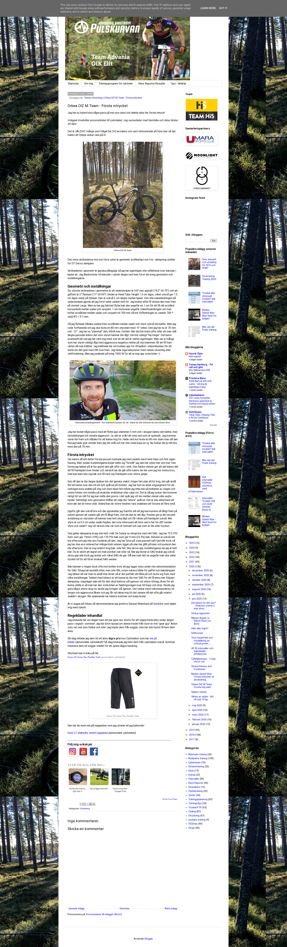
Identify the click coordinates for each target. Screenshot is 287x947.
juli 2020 (196, 594)
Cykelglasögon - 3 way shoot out (203, 660)
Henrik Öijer (196, 353)
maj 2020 (197, 705)
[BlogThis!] (84, 804)
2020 (192, 566)
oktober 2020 (199, 580)
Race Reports (195, 783)
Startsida (73, 83)
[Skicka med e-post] (81, 804)
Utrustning (85, 808)
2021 (192, 561)
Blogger (149, 938)
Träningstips (195, 803)
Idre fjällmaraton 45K (199, 370)
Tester (191, 795)
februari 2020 (199, 719)
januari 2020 (199, 724)
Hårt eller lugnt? (199, 628)
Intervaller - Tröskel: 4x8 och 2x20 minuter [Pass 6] (208, 504)
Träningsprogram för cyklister (116, 83)
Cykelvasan (194, 762)
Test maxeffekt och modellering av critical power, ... (202, 640)
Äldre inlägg (171, 908)
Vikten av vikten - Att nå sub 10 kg (202, 698)
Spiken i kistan (199, 692)
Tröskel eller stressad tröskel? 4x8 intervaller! (208, 297)
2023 (192, 552)
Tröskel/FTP (195, 807)
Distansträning (196, 766)
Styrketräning (195, 791)
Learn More (208, 8)
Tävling (192, 811)
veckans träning (196, 819)
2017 (192, 739)
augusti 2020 (199, 589)
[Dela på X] (87, 804)
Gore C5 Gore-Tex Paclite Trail (84, 657)
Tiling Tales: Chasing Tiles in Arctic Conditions (202, 416)
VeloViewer (195, 412)
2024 (192, 547)
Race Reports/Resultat (151, 83)
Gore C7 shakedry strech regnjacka (88, 732)
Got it (223, 8)
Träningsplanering (197, 799)
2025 (192, 543)
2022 (192, 557)
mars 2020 (198, 714)
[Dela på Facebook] (90, 804)
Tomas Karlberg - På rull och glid (201, 366)
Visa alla (213, 425)
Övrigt (191, 828)
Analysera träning (197, 758)
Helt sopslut (195, 356)
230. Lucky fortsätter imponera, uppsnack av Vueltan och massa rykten (202, 401)
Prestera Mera (197, 378)
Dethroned (197, 633)
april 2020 (197, 710)
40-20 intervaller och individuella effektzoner (202, 651)
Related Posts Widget (169, 799)
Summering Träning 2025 (209, 277)
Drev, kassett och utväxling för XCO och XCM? (209, 263)
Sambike (158, 603)
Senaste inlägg (76, 908)
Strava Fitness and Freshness (201, 668)
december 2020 (201, 570)
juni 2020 (197, 598)
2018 (192, 734)
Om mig (88, 83)
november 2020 (201, 575)
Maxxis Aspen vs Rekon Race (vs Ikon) (201, 621)
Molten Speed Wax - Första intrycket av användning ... (202, 677)
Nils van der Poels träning (209, 328)
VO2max (192, 823)
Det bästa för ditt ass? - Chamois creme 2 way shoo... (203, 606)
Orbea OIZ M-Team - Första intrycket (202, 686)
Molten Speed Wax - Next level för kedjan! (209, 314)
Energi (191, 774)
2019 (192, 730)
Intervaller (193, 778)
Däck (191, 770)
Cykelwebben (196, 395)
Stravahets (194, 787)
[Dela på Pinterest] (94, 804)
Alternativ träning (197, 754)
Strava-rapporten (200, 613)
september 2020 (201, 584)
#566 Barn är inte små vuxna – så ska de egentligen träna (200, 384)
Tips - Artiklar (178, 83)
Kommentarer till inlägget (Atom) (104, 914)
